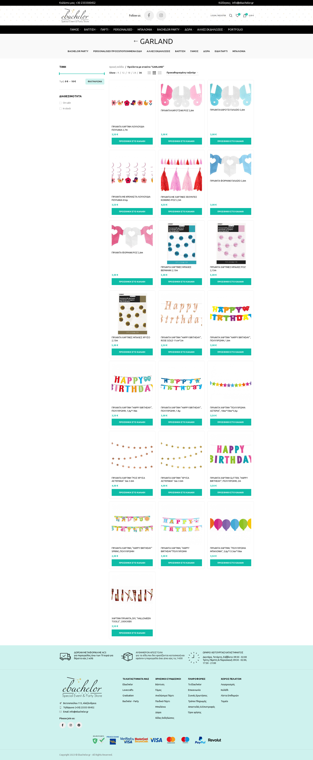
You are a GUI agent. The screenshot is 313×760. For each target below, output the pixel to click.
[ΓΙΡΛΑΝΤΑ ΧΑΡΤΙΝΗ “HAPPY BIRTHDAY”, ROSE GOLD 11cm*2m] (181, 313)
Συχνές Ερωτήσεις (197, 695)
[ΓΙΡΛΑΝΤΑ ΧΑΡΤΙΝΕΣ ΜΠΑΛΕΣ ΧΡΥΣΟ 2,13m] (132, 313)
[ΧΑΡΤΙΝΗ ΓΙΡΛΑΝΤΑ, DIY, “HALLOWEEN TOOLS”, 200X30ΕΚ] (132, 594)
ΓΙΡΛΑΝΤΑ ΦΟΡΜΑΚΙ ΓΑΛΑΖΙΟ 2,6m (228, 180)
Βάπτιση (159, 684)
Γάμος (158, 690)
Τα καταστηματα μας (136, 679)
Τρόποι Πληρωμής (197, 701)
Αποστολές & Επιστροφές (201, 707)
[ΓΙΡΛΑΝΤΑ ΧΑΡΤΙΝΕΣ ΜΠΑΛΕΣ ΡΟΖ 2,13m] (230, 243)
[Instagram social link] (161, 15)
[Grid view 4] (159, 73)
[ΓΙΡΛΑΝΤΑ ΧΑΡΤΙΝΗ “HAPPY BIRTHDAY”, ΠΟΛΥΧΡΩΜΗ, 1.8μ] (181, 384)
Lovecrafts (128, 690)
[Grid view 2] (149, 73)
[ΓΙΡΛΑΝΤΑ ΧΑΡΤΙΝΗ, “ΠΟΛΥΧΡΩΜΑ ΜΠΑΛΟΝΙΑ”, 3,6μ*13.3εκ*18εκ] (230, 524)
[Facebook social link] (149, 15)
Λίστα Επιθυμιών (230, 695)
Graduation (128, 695)
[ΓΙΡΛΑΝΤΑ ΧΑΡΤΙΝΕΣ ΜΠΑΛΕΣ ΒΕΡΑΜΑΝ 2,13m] (181, 243)
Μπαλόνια (160, 707)
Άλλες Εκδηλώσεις (164, 718)
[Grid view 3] (154, 73)
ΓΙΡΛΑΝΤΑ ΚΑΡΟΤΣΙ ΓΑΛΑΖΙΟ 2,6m (227, 110)
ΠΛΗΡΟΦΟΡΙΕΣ (196, 679)
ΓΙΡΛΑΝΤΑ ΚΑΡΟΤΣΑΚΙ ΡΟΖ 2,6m (177, 110)
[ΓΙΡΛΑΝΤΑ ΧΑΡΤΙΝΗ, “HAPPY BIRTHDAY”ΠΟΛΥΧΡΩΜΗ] (181, 524)
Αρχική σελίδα (116, 67)
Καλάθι (224, 690)
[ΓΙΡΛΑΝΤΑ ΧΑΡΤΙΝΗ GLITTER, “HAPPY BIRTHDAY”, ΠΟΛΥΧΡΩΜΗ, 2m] (230, 454)
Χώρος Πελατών (231, 679)
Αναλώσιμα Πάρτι (164, 695)
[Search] (231, 15)
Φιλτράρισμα (95, 81)
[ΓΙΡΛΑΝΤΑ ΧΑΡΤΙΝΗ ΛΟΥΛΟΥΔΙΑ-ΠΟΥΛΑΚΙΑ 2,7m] (132, 103)
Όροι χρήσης (194, 712)
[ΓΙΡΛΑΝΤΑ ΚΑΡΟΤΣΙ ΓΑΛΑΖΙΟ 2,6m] (230, 95)
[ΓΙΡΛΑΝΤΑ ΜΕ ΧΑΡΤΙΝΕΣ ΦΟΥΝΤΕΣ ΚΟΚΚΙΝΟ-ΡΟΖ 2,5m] (181, 173)
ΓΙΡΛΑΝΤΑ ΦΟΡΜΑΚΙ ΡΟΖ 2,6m (127, 252)
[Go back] (136, 41)
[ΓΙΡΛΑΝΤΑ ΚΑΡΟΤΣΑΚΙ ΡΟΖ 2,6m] (181, 95)
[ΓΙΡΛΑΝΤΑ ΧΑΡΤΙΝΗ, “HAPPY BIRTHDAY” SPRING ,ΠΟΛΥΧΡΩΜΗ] (132, 524)
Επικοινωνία (194, 690)
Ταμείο (224, 701)
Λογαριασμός (228, 684)
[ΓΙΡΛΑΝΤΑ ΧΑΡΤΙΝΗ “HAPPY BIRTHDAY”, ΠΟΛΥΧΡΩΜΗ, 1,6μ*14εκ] (132, 384)
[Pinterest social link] (79, 725)
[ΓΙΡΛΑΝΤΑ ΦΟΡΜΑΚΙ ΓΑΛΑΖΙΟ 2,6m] (230, 165)
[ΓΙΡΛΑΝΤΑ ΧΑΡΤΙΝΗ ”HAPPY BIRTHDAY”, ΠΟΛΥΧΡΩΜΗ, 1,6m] (230, 313)
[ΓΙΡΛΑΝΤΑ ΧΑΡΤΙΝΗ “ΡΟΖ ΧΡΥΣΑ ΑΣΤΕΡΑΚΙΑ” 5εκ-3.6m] (132, 454)
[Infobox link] (77, 3)
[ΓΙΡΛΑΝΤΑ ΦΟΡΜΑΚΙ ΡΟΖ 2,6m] (132, 236)
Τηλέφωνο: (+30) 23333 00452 (78, 707)
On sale (67, 102)
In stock (67, 108)
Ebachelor (128, 684)
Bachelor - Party (131, 701)
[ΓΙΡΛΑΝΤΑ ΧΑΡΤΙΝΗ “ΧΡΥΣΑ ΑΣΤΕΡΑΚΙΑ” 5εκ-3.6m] (181, 454)
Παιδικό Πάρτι (162, 701)
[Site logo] (75, 15)
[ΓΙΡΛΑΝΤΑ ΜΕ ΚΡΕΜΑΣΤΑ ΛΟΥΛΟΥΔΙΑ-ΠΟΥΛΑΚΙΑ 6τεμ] (132, 173)
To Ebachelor (194, 684)
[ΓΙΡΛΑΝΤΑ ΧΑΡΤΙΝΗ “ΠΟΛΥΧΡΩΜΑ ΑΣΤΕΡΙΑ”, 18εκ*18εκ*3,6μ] (230, 384)
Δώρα (158, 712)
